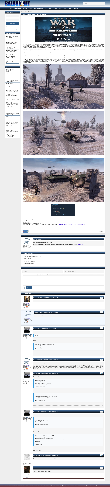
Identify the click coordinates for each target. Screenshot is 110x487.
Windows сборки (17, 8)
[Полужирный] (24, 275)
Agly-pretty (39, 297)
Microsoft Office (48, 8)
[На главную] (21, 3)
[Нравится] (27, 231)
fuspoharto (39, 467)
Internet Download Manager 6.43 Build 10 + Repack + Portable (12, 43)
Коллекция (55, 8)
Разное (64, 8)
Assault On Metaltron (27, 258)
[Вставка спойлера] (48, 275)
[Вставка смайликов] (39, 275)
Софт (7, 8)
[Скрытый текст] (41, 275)
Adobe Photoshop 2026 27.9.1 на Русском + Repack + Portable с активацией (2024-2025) (12, 40)
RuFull (38, 328)
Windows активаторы (38, 8)
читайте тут (80, 244)
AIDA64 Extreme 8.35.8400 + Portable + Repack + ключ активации (11, 51)
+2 (25, 231)
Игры (60, 8)
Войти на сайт (12, 23)
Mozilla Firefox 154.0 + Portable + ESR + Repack (12, 37)
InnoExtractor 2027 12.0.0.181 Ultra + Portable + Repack (12, 54)
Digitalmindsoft (32, 217)
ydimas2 (40, 312)
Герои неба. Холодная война (29, 263)
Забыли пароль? (9, 29)
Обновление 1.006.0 (81, 224)
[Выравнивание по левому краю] (32, 275)
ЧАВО (70, 8)
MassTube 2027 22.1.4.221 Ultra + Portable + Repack (12, 46)
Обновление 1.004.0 (71, 224)
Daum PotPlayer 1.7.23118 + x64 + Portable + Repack (12, 48)
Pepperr (39, 455)
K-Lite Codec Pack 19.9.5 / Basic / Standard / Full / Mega (12, 59)
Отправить (29, 287)
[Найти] (104, 3)
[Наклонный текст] (26, 275)
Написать (76, 8)
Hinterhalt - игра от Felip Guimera (29, 261)
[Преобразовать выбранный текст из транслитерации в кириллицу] (46, 275)
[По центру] (34, 275)
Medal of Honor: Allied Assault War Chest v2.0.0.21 (32, 256)
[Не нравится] (23, 231)
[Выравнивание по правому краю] (36, 275)
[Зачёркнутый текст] (30, 275)
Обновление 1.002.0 (62, 224)
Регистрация (16, 29)
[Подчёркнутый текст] (28, 275)
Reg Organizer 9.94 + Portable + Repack (12, 62)
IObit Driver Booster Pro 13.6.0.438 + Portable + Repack (11, 57)
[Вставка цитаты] (44, 275)
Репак (11, 8)
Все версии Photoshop (27, 8)
